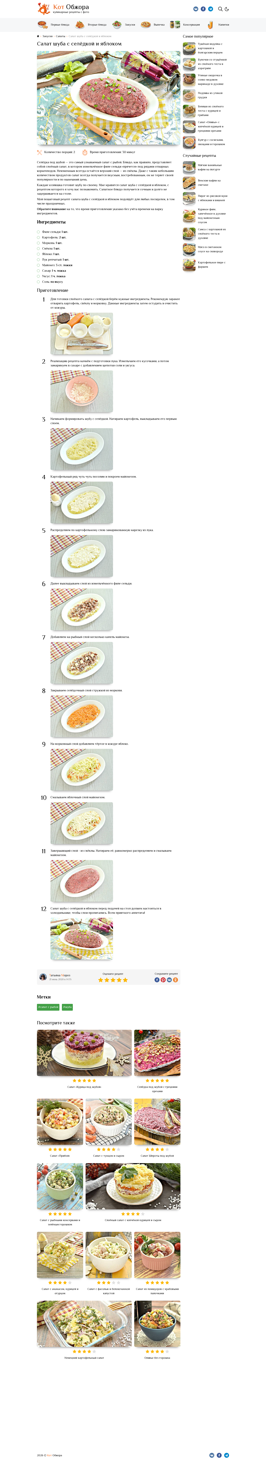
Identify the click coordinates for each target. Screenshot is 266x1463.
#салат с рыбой (48, 1007)
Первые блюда (60, 25)
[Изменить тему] (226, 8)
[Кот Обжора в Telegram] (210, 8)
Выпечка (159, 25)
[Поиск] (220, 8)
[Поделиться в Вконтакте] (169, 979)
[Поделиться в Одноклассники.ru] (175, 979)
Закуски (130, 25)
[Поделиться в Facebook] (157, 979)
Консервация (191, 25)
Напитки (223, 25)
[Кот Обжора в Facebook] (203, 8)
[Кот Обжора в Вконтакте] (195, 8)
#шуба (67, 1007)
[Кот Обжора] (43, 9)
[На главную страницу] (38, 36)
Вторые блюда (97, 25)
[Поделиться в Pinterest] (163, 979)
